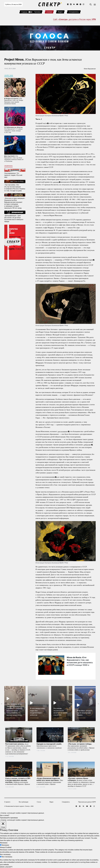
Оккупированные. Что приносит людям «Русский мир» (13, 175)
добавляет (87, 444)
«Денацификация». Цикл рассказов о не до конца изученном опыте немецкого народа (13, 218)
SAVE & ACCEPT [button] (6, 867)
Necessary (5, 845)
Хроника (37, 12)
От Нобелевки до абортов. (13, 129)
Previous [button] (2, 703)
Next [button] (98, 703)
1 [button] (47, 722)
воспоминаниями (48, 477)
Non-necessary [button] (5, 854)
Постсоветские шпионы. (18, 749)
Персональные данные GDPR (87, 802)
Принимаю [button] (4, 817)
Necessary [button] (3, 843)
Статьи (49, 12)
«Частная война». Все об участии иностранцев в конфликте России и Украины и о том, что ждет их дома (14, 187)
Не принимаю (13, 817)
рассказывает (63, 431)
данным (56, 182)
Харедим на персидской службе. (49, 746)
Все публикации (23, 802)
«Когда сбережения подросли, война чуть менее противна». (50, 781)
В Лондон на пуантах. (13, 100)
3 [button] (53, 722)
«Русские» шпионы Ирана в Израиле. (81, 782)
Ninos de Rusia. (80, 661)
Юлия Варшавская (90, 68)
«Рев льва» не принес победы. (81, 747)
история (90, 260)
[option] (15, 703)
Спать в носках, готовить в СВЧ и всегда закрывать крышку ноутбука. (17, 781)
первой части (42, 123)
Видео (60, 12)
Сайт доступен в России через (74, 19)
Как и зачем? (4, 815)
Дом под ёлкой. (13, 158)
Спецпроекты (74, 12)
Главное (24, 12)
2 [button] (50, 722)
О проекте (7, 802)
